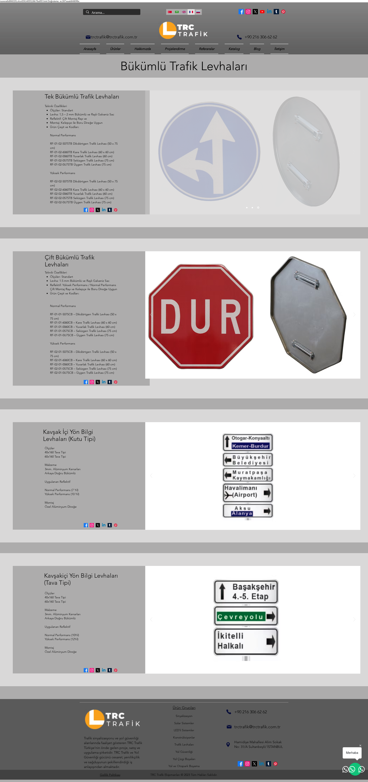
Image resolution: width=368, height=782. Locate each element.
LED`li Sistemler (184, 730)
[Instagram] (248, 11)
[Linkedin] (269, 11)
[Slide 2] (252, 207)
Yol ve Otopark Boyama (184, 766)
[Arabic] (176, 12)
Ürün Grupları (184, 707)
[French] (190, 12)
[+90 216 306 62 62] (239, 37)
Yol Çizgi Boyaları (184, 759)
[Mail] (88, 37)
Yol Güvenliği (184, 752)
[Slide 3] (258, 208)
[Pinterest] (283, 11)
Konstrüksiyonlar (184, 737)
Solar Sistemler (184, 723)
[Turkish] (169, 12)
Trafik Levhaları (184, 744)
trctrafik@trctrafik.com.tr (114, 36)
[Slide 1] (246, 207)
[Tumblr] (276, 11)
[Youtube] (262, 11)
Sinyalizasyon (184, 716)
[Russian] (198, 12)
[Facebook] (241, 11)
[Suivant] (354, 152)
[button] (234, 49)
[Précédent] (151, 152)
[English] (183, 12)
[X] (255, 11)
